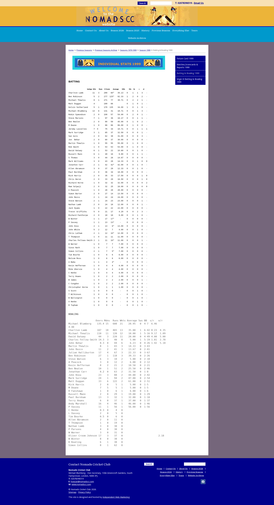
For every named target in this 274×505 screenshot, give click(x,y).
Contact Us (91, 30)
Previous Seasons (161, 30)
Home (79, 30)
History (145, 30)
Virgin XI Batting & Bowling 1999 (189, 80)
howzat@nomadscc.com (82, 481)
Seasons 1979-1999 (128, 50)
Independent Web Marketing (116, 497)
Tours (194, 30)
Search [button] (142, 3)
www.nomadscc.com (81, 484)
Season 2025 (132, 30)
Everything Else (180, 30)
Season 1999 (144, 50)
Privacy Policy (84, 492)
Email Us (199, 3)
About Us (103, 30)
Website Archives (137, 38)
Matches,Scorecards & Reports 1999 (187, 66)
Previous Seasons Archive (106, 50)
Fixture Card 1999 (185, 58)
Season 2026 (117, 30)
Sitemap (72, 492)
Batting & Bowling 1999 (188, 73)
